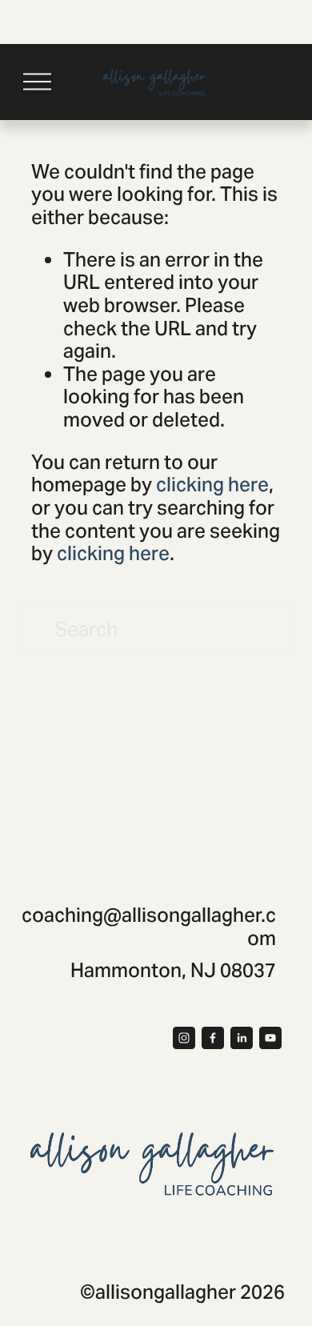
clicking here (212, 484)
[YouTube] (270, 1038)
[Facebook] (213, 1038)
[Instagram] (184, 1038)
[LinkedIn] (241, 1038)
